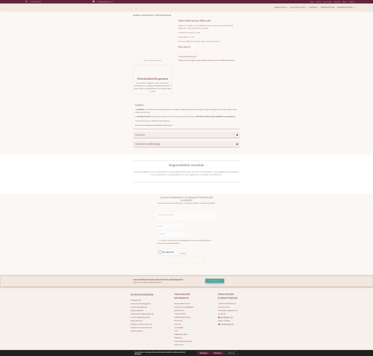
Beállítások (231, 353)
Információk (327, 2)
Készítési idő (178, 310)
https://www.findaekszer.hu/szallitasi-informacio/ (154, 125)
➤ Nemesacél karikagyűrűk (141, 303)
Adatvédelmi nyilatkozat (183, 341)
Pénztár (318, 2)
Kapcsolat (337, 2)
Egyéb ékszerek (136, 321)
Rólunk (352, 2)
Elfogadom (203, 353)
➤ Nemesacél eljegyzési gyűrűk (142, 314)
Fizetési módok (180, 314)
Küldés (186, 260)
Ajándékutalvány (328, 8)
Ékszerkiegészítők (344, 8)
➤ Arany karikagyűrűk (139, 307)
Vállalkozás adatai (180, 334)
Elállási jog (178, 338)
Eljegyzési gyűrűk (297, 8)
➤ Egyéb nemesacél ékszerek (141, 324)
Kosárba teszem (187, 53)
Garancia (177, 324)
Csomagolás (178, 327)
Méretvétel (178, 320)
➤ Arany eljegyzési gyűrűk (140, 317)
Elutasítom (217, 353)
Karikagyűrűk (280, 8)
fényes (159, 60)
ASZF (176, 331)
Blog (344, 2)
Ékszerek (313, 8)
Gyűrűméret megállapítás (183, 307)
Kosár (312, 2)
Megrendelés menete (182, 303)
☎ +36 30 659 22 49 (226, 324)
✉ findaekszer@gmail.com (227, 310)
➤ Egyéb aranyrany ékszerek (141, 327)
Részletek (138, 354)
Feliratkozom (214, 280)
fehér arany (153, 60)
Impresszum (179, 344)
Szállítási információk (182, 317)
